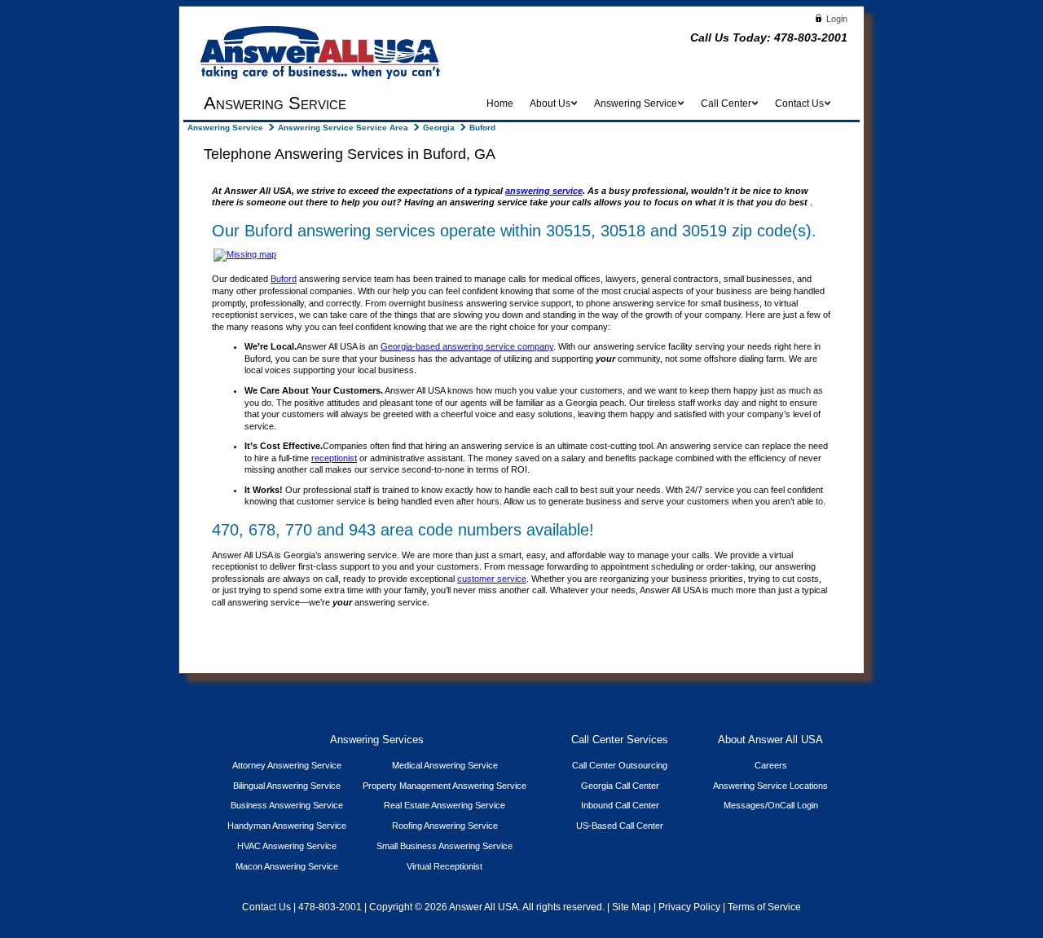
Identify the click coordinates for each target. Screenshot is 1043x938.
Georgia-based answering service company (467, 346)
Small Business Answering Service (444, 846)
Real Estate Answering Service (444, 805)
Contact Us (266, 907)
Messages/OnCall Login (771, 805)
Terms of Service (764, 907)
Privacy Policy (689, 907)
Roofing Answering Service (445, 825)
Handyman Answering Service (286, 825)
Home (499, 103)
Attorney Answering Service (286, 765)
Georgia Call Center (620, 785)
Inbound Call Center (620, 805)
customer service (491, 578)
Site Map (631, 907)
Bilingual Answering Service (287, 785)
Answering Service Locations (770, 785)
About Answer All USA (770, 740)
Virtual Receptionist (444, 866)
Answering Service (225, 127)
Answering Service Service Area (343, 127)
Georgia (439, 127)
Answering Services (377, 740)
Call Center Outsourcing (619, 765)
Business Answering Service (287, 805)
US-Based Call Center (619, 825)
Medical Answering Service (445, 765)
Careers (771, 765)
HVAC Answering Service (287, 846)
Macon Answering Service (286, 866)
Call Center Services (619, 740)
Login (835, 19)
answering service (544, 191)
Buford (284, 279)
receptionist (334, 458)
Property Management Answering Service (444, 785)
